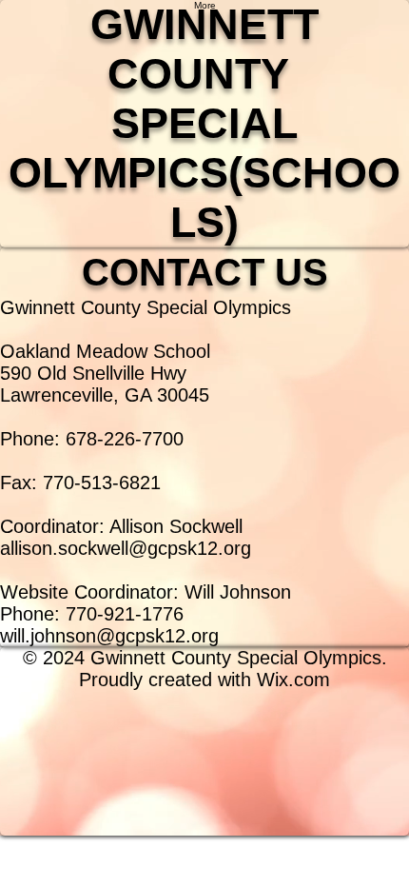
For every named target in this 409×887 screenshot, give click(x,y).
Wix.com (293, 679)
